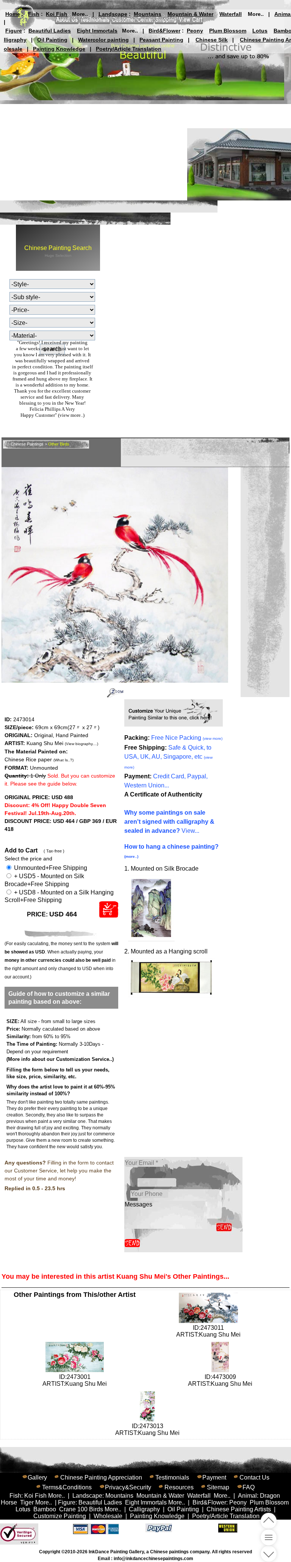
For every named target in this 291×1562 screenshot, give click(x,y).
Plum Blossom (227, 31)
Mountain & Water (190, 14)
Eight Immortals (97, 31)
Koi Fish (56, 14)
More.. (80, 14)
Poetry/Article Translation (128, 49)
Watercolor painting (103, 40)
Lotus (260, 31)
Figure (13, 31)
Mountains (147, 14)
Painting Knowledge (59, 49)
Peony (195, 31)
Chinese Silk (212, 40)
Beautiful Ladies (49, 31)
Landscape (113, 14)
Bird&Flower (164, 31)
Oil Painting (52, 40)
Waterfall (230, 14)
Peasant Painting (161, 40)
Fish (33, 14)
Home (12, 14)
